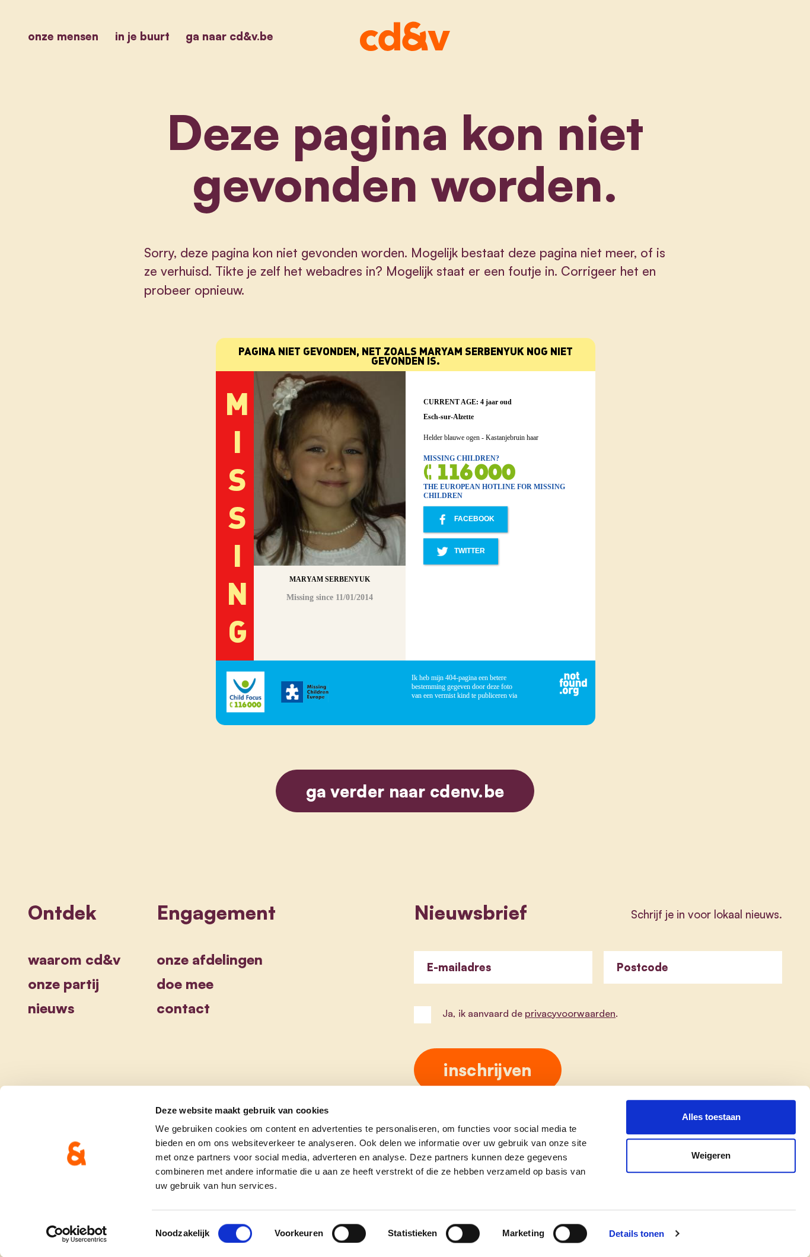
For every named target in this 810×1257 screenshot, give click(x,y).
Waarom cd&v (74, 959)
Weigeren (711, 1156)
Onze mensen (63, 36)
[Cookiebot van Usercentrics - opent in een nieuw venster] (77, 1234)
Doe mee (185, 984)
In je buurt (142, 36)
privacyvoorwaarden (570, 1013)
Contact (183, 1008)
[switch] (349, 1233)
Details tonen (636, 1234)
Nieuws (51, 1008)
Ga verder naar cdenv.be (405, 791)
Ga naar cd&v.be (229, 36)
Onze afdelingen (210, 959)
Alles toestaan (711, 1117)
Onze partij (63, 984)
